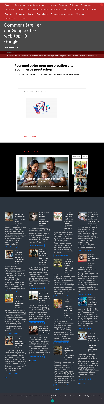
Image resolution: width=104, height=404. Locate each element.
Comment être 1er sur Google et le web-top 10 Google (22, 33)
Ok (52, 401)
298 (10, 377)
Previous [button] (76, 157)
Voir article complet (12, 247)
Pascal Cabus (30, 187)
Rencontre (20, 14)
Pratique (8, 14)
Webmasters (10, 18)
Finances (68, 9)
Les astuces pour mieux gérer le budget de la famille (43, 180)
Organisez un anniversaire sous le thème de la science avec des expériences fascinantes (69, 221)
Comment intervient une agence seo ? (93, 302)
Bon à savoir (24, 9)
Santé (30, 14)
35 (58, 389)
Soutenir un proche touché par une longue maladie (54, 56)
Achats (53, 5)
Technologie (42, 14)
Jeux (77, 9)
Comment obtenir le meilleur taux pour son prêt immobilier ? (20, 257)
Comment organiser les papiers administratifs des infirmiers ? (69, 352)
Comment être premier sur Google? (30, 5)
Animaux (74, 5)
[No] (101, 399)
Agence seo (92, 212)
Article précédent (29, 136)
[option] (54, 56)
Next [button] (85, 157)
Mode (94, 9)
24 (83, 383)
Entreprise (56, 9)
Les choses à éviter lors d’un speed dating (44, 330)
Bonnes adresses (40, 9)
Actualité (63, 5)
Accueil (8, 5)
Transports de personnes (62, 14)
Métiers (85, 9)
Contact (23, 18)
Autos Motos (10, 9)
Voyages (80, 14)
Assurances (86, 5)
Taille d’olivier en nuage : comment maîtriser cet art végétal (68, 265)
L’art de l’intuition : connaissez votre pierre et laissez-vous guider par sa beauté (69, 308)
